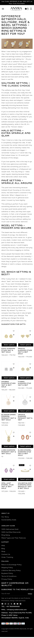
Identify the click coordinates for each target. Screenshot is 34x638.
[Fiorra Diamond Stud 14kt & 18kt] (25, 369)
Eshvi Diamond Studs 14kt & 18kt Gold (8, 350)
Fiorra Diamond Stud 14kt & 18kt (24, 383)
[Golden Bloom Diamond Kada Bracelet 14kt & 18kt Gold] (25, 470)
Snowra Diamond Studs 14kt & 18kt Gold (8, 384)
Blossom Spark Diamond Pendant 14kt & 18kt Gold (8, 417)
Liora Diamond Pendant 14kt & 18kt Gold (8, 451)
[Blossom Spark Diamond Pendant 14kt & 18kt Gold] (9, 402)
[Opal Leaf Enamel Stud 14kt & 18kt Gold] (9, 470)
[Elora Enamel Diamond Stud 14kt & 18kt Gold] (25, 437)
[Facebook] (2, 603)
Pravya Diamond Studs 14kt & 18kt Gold (25, 351)
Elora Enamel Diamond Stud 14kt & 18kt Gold (24, 452)
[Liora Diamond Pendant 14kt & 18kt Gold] (9, 437)
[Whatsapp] (8, 603)
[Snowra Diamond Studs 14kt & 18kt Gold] (9, 369)
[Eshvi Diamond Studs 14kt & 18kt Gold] (9, 336)
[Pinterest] (20, 603)
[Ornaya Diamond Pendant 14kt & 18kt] (25, 402)
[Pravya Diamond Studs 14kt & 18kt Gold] (25, 336)
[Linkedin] (14, 603)
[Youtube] (17, 603)
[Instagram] (5, 603)
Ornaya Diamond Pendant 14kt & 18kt (25, 417)
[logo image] (16, 9)
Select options (9, 345)
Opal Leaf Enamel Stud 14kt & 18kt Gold (7, 485)
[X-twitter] (11, 603)
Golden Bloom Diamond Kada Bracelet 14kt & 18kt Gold (25, 485)
